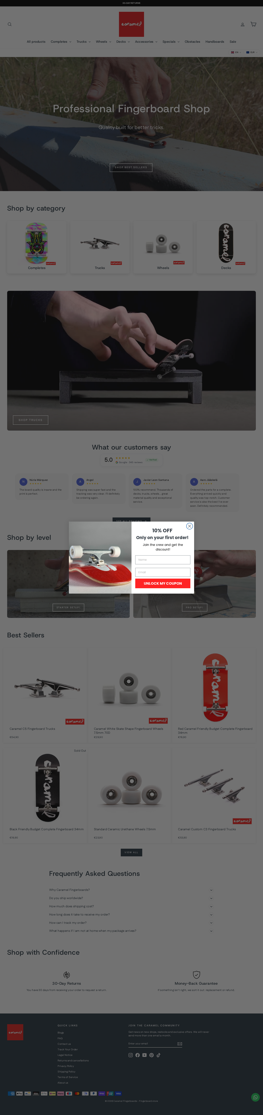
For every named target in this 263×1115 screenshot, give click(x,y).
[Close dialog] (189, 526)
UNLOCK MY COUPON (163, 583)
